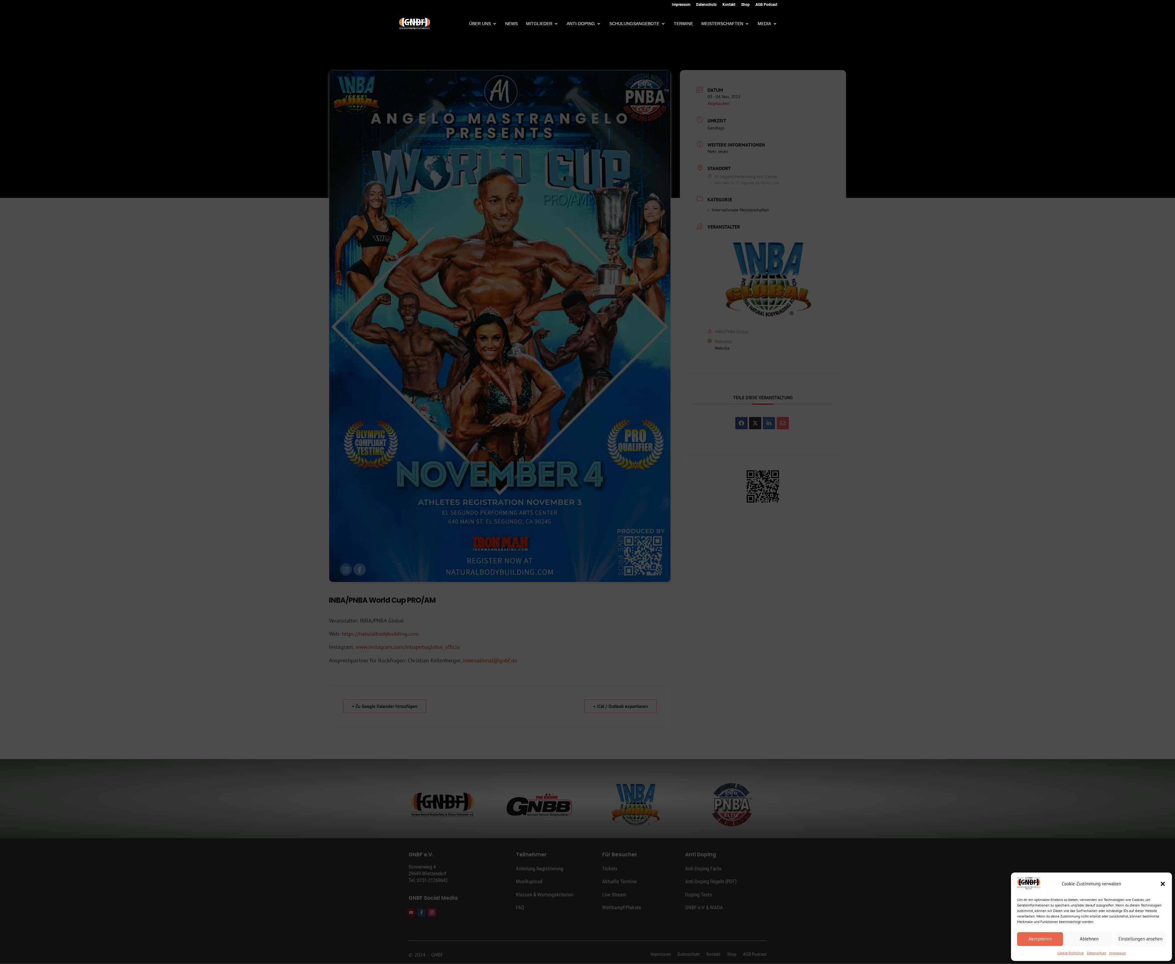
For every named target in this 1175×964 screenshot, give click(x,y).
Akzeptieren (1040, 939)
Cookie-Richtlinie (1070, 953)
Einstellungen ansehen (1140, 939)
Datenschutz (1096, 953)
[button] (1163, 884)
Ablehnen (1089, 939)
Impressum (1117, 953)
